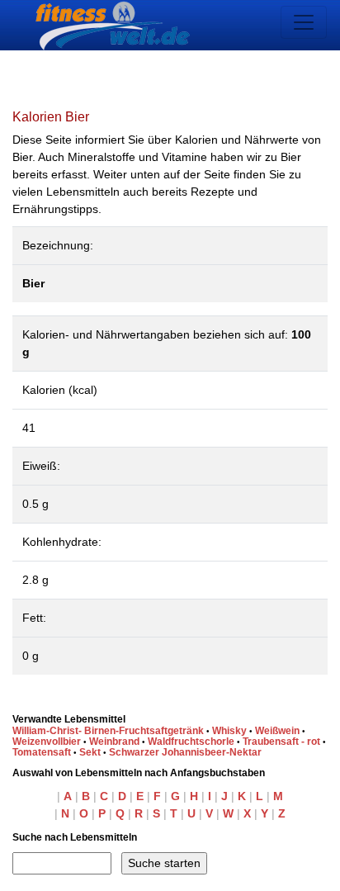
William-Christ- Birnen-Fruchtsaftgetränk (108, 731)
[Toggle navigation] (304, 22)
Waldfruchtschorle (191, 741)
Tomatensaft (41, 752)
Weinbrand (114, 741)
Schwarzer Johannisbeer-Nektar (185, 752)
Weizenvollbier (46, 741)
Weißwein (277, 731)
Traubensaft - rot (281, 741)
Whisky (229, 731)
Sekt (90, 752)
